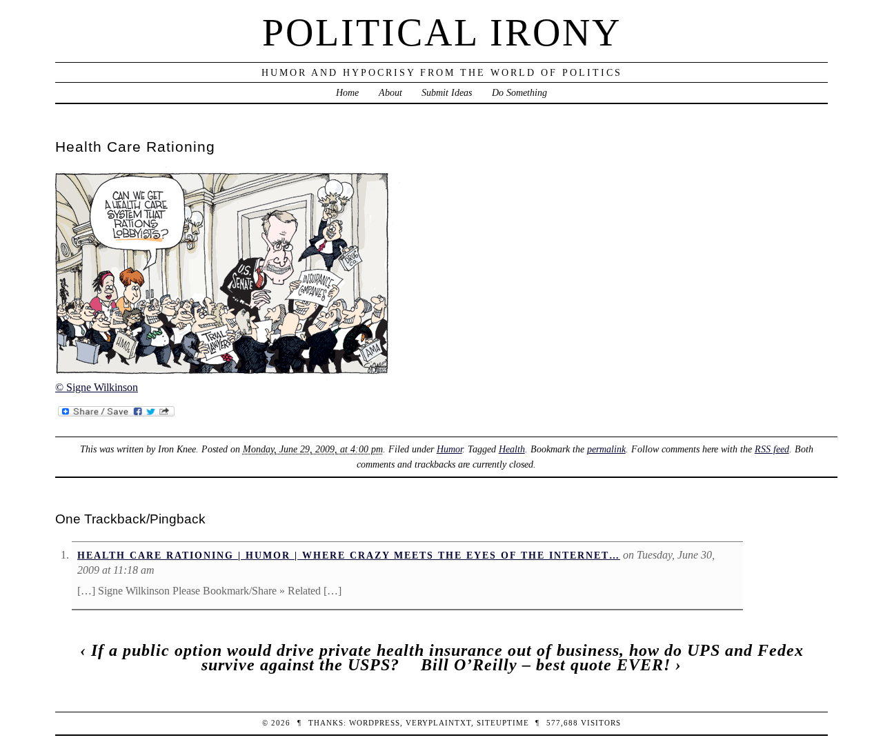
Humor (449, 448)
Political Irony (442, 32)
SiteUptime (503, 723)
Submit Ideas (446, 92)
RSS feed (772, 448)
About (390, 92)
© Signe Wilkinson (96, 387)
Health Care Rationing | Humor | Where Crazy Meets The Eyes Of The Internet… (348, 555)
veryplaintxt (438, 723)
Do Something (519, 92)
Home (347, 92)
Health (512, 448)
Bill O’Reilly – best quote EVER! (546, 665)
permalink (606, 448)
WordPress (374, 723)
